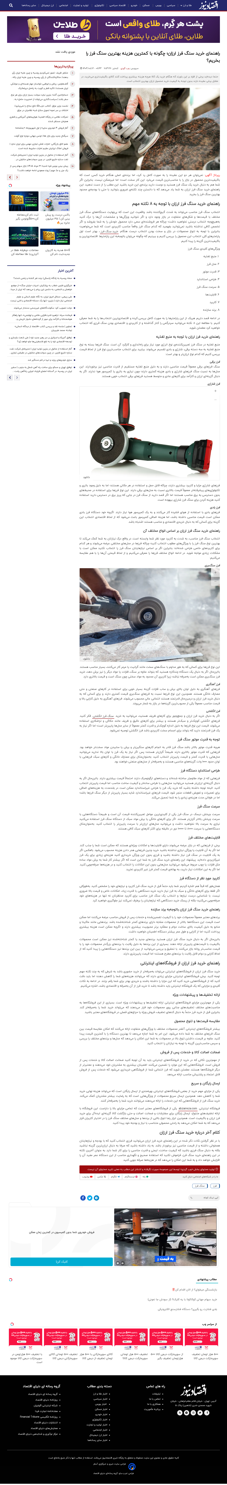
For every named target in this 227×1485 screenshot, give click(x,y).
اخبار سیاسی (100, 1399)
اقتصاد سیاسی (117, 5)
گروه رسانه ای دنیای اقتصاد (43, 1394)
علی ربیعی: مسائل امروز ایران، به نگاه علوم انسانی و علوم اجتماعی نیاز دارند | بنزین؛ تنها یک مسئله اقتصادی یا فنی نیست (41, 298)
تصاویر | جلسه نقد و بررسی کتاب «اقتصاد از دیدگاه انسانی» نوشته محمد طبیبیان (43, 328)
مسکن (146, 5)
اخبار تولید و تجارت (97, 1424)
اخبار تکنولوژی (99, 1419)
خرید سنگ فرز (109, 232)
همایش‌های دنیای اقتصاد (44, 1428)
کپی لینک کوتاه (211, 1197)
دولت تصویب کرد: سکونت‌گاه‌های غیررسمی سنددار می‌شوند (43, 307)
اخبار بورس (101, 1404)
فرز (215, 1186)
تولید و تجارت (81, 5)
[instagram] (193, 1413)
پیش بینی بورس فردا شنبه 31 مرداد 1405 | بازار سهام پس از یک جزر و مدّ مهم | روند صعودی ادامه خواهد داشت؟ (39, 168)
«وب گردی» (186, 1169)
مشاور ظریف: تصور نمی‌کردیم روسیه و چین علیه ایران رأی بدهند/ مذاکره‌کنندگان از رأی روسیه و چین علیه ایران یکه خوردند (40, 75)
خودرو (134, 5)
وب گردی (125, 68)
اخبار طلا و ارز (100, 1394)
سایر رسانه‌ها (29, 5)
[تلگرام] (96, 1198)
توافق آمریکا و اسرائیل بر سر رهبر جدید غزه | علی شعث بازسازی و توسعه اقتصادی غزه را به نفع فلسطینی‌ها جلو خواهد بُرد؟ (40, 339)
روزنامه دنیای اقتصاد (46, 1400)
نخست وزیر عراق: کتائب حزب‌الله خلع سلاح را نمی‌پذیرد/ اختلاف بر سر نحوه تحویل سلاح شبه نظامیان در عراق (41, 108)
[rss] (180, 1413)
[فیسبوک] (83, 1198)
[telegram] (186, 1413)
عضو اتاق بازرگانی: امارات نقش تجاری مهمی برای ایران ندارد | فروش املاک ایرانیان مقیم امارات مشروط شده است (39, 146)
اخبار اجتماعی (100, 1430)
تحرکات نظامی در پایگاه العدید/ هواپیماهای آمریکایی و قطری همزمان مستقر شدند (39, 119)
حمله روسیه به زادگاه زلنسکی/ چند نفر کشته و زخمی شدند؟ (42, 278)
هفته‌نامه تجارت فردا (46, 1411)
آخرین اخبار (65, 270)
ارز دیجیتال (47, 5)
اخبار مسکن (101, 1409)
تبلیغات (156, 1394)
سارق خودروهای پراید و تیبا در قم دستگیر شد (50, 360)
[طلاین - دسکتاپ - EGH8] (113, 29)
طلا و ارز (187, 5)
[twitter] (200, 1413)
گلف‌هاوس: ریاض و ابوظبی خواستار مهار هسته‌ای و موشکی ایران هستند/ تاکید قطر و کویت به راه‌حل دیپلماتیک (39, 86)
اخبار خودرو (101, 1414)
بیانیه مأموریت (152, 1409)
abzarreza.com (188, 1109)
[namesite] (208, 5)
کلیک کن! (62, 1262)
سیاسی (171, 5)
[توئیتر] (89, 1198)
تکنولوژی (99, 5)
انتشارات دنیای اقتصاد (46, 1422)
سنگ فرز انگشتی (103, 716)
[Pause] (118, 1263)
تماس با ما (154, 1399)
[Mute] (123, 1263)
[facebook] (207, 1413)
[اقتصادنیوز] (193, 1390)
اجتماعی (63, 5)
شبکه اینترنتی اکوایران (46, 1405)
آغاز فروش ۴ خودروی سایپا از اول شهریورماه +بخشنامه (41, 128)
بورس (159, 5)
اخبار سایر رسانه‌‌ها (97, 1440)
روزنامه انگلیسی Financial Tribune (39, 1417)
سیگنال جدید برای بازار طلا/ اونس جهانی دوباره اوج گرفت (41, 136)
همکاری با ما (153, 1404)
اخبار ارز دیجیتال (98, 1435)
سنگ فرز (200, 1186)
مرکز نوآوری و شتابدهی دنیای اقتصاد (38, 1434)
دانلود (86, 477)
